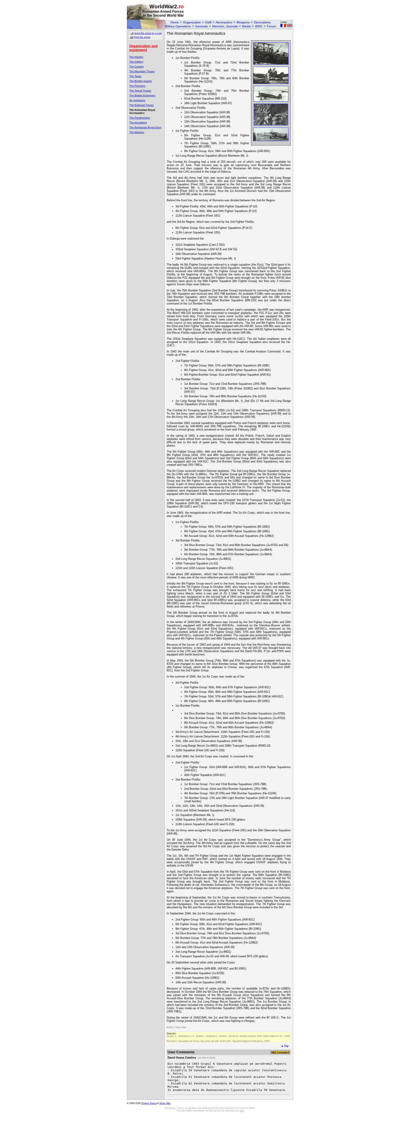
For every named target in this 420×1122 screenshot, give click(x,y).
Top (286, 1046)
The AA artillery (138, 122)
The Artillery (136, 61)
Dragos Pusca (149, 1103)
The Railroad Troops (141, 105)
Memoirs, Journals (225, 26)
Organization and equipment (143, 48)
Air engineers (137, 100)
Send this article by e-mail (147, 33)
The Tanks (135, 76)
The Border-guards (140, 81)
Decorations (262, 22)
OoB (208, 22)
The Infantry (136, 57)
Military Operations (178, 26)
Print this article (142, 37)
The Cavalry (136, 66)
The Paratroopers (139, 117)
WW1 (258, 26)
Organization (192, 22)
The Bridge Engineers (142, 95)
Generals (201, 26)
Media (246, 26)
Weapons (243, 22)
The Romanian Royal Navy (145, 127)
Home (174, 22)
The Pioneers (137, 86)
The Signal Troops (140, 90)
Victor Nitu (164, 1103)
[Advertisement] (242, 10)
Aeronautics (224, 22)
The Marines (136, 132)
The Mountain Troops (142, 71)
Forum (271, 26)
